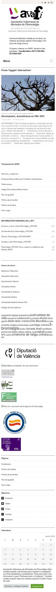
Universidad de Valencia (10, 292)
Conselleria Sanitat (8, 286)
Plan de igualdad (7, 194)
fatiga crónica (41, 324)
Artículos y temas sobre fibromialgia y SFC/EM (17, 113)
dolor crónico (22, 321)
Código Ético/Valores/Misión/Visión (14, 189)
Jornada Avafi (34, 328)
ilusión (22, 328)
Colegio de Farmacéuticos (11, 307)
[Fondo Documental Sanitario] (9, 397)
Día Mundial (38, 321)
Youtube (6, 514)
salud (40, 331)
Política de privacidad (9, 200)
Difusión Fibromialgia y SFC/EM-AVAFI (16, 236)
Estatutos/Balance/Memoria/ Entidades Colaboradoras (21, 179)
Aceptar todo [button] (37, 586)
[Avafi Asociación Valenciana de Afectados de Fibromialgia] (28, 17)
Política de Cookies (8, 205)
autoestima (24, 315)
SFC (3, 334)
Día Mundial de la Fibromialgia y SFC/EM (17, 231)
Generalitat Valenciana (9, 276)
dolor (11, 321)
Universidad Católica (9, 297)
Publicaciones (6, 184)
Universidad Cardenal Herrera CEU (14, 302)
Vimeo (6, 509)
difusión (44, 318)
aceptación (6, 315)
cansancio (12, 318)
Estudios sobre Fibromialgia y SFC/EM (16, 241)
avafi (33, 315)
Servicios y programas (9, 174)
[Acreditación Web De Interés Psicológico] (7, 385)
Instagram (9, 519)
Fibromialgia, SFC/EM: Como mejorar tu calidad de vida (22, 247)
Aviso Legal (5, 210)
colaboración (23, 318)
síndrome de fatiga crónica (30, 334)
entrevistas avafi (26, 324)
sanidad (48, 331)
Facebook (7, 498)
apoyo (15, 315)
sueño (9, 334)
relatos (21, 331)
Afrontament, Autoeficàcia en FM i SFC (23, 116)
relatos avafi (31, 331)
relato (14, 331)
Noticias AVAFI (7, 249)
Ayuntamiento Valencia (10, 281)
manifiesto (47, 328)
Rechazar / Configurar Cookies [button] (16, 586)
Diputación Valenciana (9, 271)
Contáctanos (6, 464)
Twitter (6, 503)
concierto (35, 318)
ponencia (6, 331)
